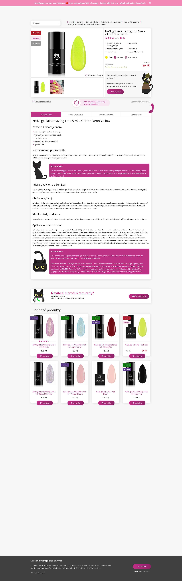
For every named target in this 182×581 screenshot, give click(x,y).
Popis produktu (46, 115)
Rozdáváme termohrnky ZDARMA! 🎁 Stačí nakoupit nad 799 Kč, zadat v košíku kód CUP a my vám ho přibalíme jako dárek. (90, 3)
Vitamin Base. (69, 206)
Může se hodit (136, 115)
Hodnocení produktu (76, 115)
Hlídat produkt (115, 92)
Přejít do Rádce (139, 296)
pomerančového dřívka (67, 240)
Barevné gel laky (92, 22)
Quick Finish (111, 206)
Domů (71, 22)
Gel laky (80, 22)
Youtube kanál (126, 173)
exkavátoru (50, 240)
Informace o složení (106, 115)
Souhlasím (142, 566)
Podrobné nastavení (142, 571)
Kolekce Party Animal (131, 22)
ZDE (146, 232)
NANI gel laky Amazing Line (111, 22)
